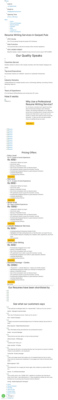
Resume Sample (14, 25)
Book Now (11, 176)
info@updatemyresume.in (14, 11)
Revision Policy (11, 393)
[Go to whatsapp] (3, 396)
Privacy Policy (11, 391)
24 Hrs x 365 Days (12, 17)
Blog (11, 28)
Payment (12, 26)
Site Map (9, 387)
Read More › (30, 123)
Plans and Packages (15, 23)
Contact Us (13, 30)
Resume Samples (11, 386)
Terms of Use (11, 389)
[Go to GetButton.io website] (3, 398)
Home (11, 21)
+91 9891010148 (11, 6)
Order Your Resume (15, 31)
